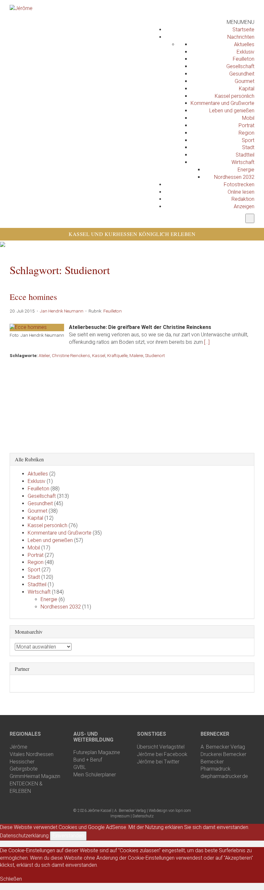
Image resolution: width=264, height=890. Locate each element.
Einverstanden (68, 836)
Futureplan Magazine (96, 752)
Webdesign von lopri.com (170, 810)
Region (246, 133)
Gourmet (244, 81)
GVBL (79, 767)
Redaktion (242, 199)
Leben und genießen (231, 110)
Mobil (248, 118)
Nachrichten (240, 37)
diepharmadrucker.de (224, 776)
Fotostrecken (239, 184)
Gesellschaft (240, 66)
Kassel (98, 355)
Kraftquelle (117, 355)
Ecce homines (33, 296)
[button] (240, 22)
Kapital (246, 89)
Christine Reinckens (71, 355)
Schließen (11, 879)
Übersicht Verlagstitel (160, 747)
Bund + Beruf (87, 760)
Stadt (248, 147)
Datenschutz (143, 816)
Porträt (246, 125)
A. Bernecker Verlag (223, 747)
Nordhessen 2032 (234, 177)
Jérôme (18, 747)
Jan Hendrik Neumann (61, 310)
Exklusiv (245, 52)
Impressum (120, 816)
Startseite (243, 29)
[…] (207, 342)
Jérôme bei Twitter (158, 762)
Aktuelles (244, 44)
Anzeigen (244, 206)
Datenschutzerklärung (24, 836)
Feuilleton (243, 59)
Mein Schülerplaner (94, 775)
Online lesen (241, 192)
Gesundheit (241, 74)
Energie (246, 170)
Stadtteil (245, 155)
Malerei (136, 355)
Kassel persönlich (234, 96)
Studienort (155, 355)
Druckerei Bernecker (223, 754)
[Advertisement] (132, 403)
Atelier (44, 355)
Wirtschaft (242, 162)
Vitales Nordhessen (31, 754)
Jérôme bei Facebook (162, 754)
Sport (248, 140)
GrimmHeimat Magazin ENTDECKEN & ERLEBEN (35, 783)
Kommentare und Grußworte (222, 103)
